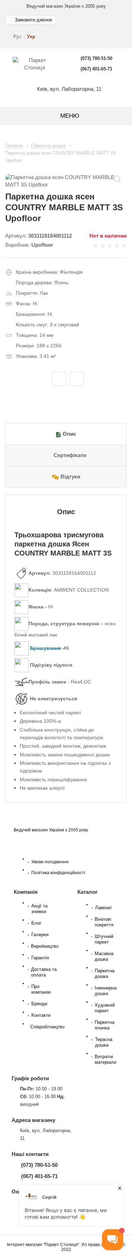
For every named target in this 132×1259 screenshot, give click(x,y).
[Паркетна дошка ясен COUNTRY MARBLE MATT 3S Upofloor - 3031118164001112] (66, 181)
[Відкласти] (59, 379)
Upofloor (42, 245)
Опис (69, 434)
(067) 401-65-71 (96, 69)
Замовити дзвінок (33, 19)
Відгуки (70, 476)
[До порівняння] (77, 379)
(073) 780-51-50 (96, 58)
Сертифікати (70, 455)
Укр (31, 36)
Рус (17, 36)
